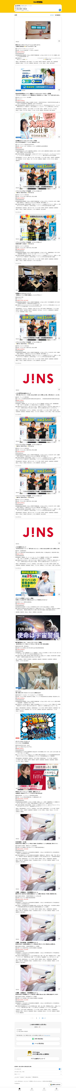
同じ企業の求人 (18, 212)
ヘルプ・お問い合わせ (19, 1081)
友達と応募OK (28, 1077)
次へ (43, 1018)
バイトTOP (17, 1077)
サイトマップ (26, 1081)
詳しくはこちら (47, 1035)
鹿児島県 (22, 1077)
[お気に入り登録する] (59, 41)
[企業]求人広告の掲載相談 (47, 1081)
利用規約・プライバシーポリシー (35, 1081)
